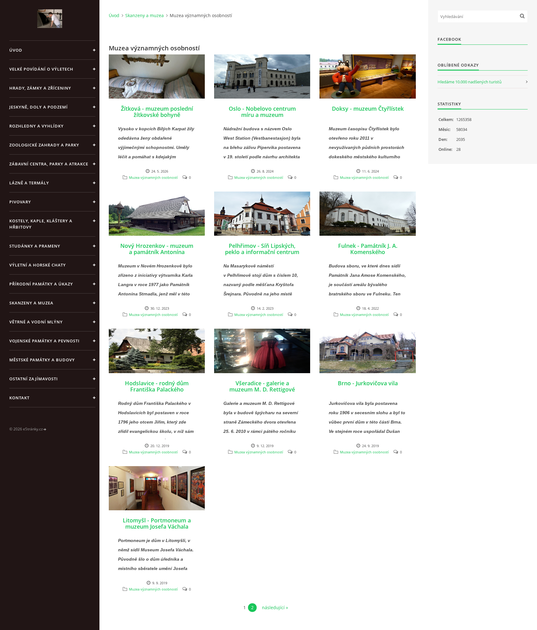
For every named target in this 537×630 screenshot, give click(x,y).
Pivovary (20, 202)
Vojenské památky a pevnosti (44, 341)
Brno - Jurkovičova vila (368, 383)
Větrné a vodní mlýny (36, 322)
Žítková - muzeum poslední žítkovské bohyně (157, 111)
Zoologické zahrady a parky (44, 145)
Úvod (15, 50)
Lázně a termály (29, 183)
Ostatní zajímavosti (33, 379)
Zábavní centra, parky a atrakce (48, 164)
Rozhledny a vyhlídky (36, 126)
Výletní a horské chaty (37, 265)
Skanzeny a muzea (31, 303)
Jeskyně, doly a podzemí (38, 107)
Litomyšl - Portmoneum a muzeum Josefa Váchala (157, 523)
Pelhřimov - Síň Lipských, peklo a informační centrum (262, 249)
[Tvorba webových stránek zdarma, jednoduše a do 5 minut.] (45, 429)
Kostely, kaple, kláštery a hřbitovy (40, 224)
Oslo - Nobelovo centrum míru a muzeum (262, 111)
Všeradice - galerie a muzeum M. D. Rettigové (262, 386)
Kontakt (19, 398)
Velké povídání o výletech (41, 69)
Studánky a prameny (34, 246)
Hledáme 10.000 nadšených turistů (470, 82)
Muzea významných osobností (153, 177)
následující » (275, 607)
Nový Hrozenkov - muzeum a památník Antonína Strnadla (156, 252)
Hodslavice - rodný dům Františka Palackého (157, 386)
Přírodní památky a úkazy (41, 284)
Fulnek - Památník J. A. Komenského (367, 249)
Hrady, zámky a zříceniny (40, 88)
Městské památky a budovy (42, 360)
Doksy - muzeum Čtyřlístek (368, 108)
